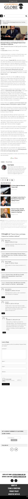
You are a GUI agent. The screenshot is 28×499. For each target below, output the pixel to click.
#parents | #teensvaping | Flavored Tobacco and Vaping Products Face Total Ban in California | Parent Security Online (14, 255)
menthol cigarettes (21, 226)
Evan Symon (4, 50)
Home (3, 20)
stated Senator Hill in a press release (13, 90)
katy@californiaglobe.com (18, 474)
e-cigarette (3, 221)
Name (3, 361)
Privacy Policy (14, 491)
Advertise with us (14, 494)
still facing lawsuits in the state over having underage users (14, 150)
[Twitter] (7, 180)
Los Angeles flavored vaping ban (17, 224)
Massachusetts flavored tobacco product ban (9, 226)
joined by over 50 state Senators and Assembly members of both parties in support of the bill (13, 103)
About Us (14, 485)
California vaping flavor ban (22, 220)
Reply (3, 248)
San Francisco (14, 72)
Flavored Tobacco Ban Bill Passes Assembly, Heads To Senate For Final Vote (18, 210)
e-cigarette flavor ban (9, 221)
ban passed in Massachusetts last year (14, 69)
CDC (17, 77)
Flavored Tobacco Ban (17, 223)
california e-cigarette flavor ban (10, 220)
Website (4, 371)
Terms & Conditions (14, 488)
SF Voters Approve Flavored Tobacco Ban (18, 186)
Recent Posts (9, 162)
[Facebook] (3, 180)
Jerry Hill (9, 224)
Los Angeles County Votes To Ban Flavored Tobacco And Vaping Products (18, 198)
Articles (8, 20)
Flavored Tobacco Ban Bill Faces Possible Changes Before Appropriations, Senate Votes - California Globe (13, 276)
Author (2, 162)
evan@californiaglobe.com (19, 476)
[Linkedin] (12, 180)
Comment (4, 348)
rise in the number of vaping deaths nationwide (14, 109)
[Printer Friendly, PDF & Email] (14, 158)
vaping (22, 227)
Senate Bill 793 (12, 60)
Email (3, 366)
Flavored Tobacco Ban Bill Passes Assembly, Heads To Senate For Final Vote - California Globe (13, 283)
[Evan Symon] (4, 167)
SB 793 (13, 227)
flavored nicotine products (18, 221)
